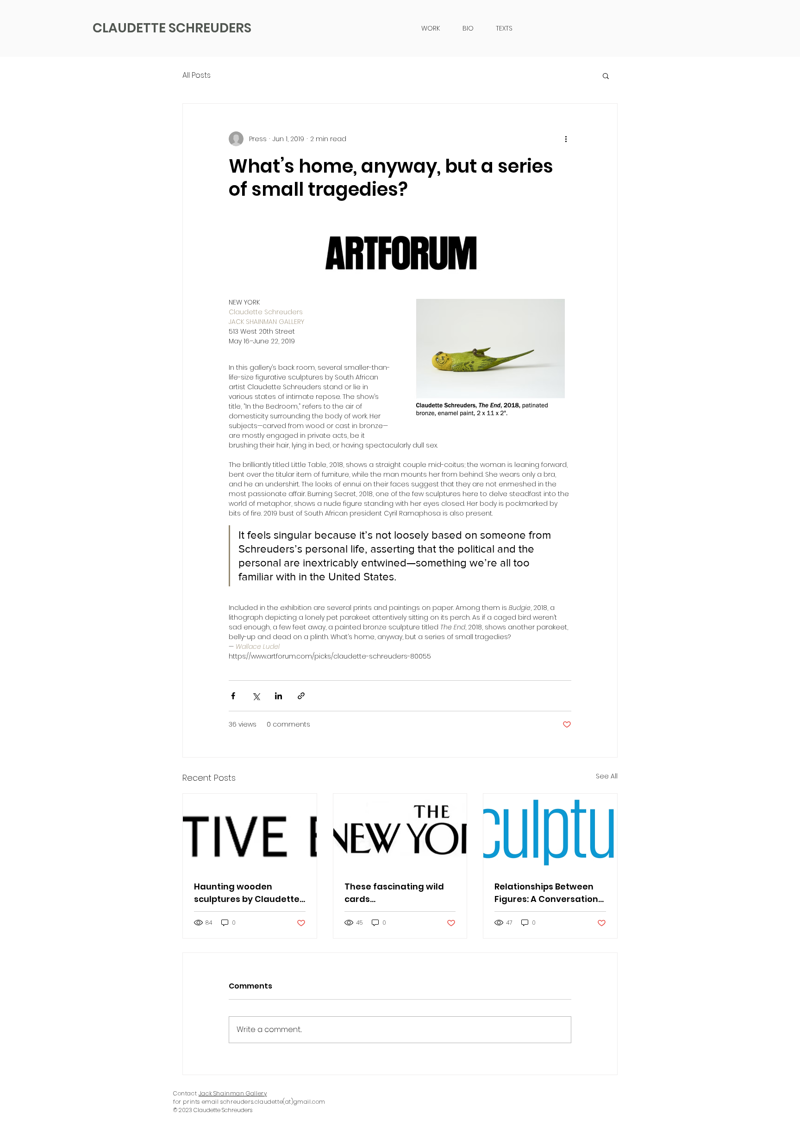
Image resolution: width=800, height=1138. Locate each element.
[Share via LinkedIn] (278, 695)
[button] (605, 75)
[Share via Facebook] (233, 695)
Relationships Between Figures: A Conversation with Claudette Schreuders (546, 893)
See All (607, 776)
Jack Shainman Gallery (233, 1093)
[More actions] (565, 138)
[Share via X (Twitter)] (255, 695)
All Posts (196, 75)
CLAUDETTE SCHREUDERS (172, 28)
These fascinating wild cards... (394, 893)
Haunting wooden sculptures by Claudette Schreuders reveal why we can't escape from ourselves (247, 893)
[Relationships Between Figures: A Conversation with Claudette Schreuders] (550, 831)
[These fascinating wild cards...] (400, 831)
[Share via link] (301, 695)
